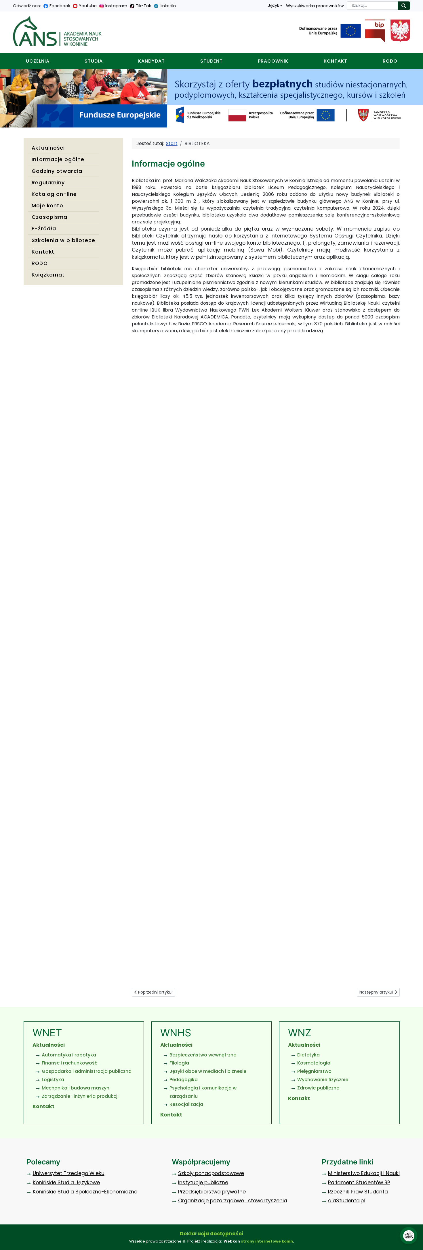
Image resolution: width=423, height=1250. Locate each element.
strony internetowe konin (267, 1241)
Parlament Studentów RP (359, 1182)
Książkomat (48, 274)
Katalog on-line (54, 194)
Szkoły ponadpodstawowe (211, 1173)
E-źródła (44, 228)
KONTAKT (335, 61)
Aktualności (48, 147)
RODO (390, 61)
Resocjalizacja (186, 1104)
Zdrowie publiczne (318, 1088)
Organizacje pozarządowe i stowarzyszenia (232, 1200)
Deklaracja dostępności (211, 1233)
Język (273, 5)
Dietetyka (308, 1055)
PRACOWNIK (273, 61)
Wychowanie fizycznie (322, 1079)
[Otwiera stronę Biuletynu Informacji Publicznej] (373, 31)
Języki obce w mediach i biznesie (207, 1071)
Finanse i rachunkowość (70, 1063)
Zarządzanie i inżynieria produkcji (80, 1096)
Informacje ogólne (58, 159)
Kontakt (43, 251)
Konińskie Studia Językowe (66, 1182)
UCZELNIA (37, 61)
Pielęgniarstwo (314, 1071)
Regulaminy (48, 182)
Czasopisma (49, 217)
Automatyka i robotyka (69, 1055)
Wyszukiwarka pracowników (315, 6)
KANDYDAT (151, 61)
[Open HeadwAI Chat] (408, 1235)
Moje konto (47, 205)
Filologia (179, 1063)
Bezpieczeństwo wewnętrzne (202, 1055)
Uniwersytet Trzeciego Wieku (68, 1173)
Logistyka (53, 1079)
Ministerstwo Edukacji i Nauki (364, 1173)
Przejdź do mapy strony (4, 4)
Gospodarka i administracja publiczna (87, 1071)
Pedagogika (183, 1079)
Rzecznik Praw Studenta (358, 1191)
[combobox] (372, 5)
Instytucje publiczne (203, 1182)
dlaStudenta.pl (346, 1200)
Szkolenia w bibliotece (63, 240)
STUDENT (211, 61)
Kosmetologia (313, 1063)
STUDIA (94, 61)
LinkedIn (168, 6)
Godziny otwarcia (57, 171)
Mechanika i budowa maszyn (75, 1088)
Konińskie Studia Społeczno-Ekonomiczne (85, 1191)
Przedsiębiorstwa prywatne (212, 1191)
